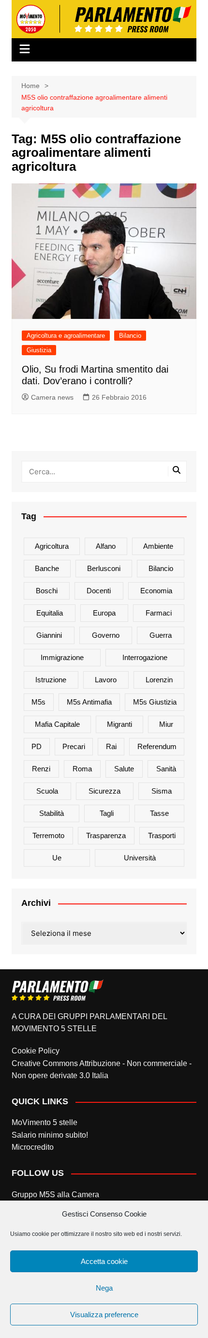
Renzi (41, 769)
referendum (157, 746)
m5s (38, 702)
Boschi (47, 590)
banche (47, 568)
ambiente (158, 546)
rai (111, 746)
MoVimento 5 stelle (44, 1122)
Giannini (49, 635)
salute (124, 769)
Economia (156, 590)
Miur (166, 724)
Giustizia (39, 350)
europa (104, 613)
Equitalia (49, 613)
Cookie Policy (35, 1051)
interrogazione (144, 657)
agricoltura (52, 546)
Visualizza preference (104, 1314)
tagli (107, 813)
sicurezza (104, 791)
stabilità (51, 813)
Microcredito (33, 1147)
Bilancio (130, 335)
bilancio (161, 568)
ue (56, 858)
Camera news (52, 397)
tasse (159, 813)
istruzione (50, 680)
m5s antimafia (89, 702)
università (140, 858)
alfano (106, 546)
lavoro (106, 680)
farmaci (159, 613)
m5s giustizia (155, 702)
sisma (161, 791)
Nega (104, 1288)
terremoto (48, 835)
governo (105, 635)
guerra (160, 635)
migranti (119, 724)
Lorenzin (159, 680)
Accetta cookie (104, 1261)
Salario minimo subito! (50, 1135)
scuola (47, 791)
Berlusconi (103, 568)
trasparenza (106, 835)
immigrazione (62, 657)
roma (82, 769)
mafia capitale (57, 724)
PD (36, 746)
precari (73, 746)
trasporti (162, 835)
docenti (99, 590)
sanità (166, 769)
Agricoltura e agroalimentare (66, 335)
